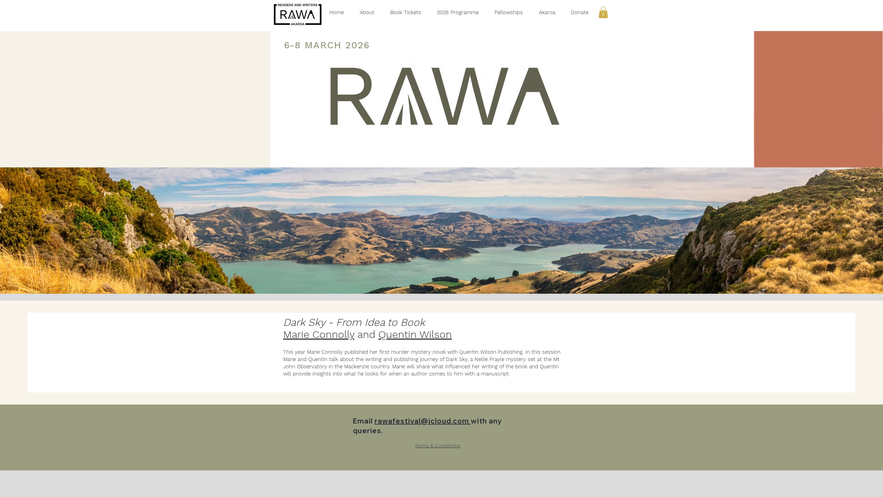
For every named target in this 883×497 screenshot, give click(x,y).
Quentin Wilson (415, 334)
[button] (603, 12)
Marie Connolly (318, 334)
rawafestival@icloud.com (423, 421)
